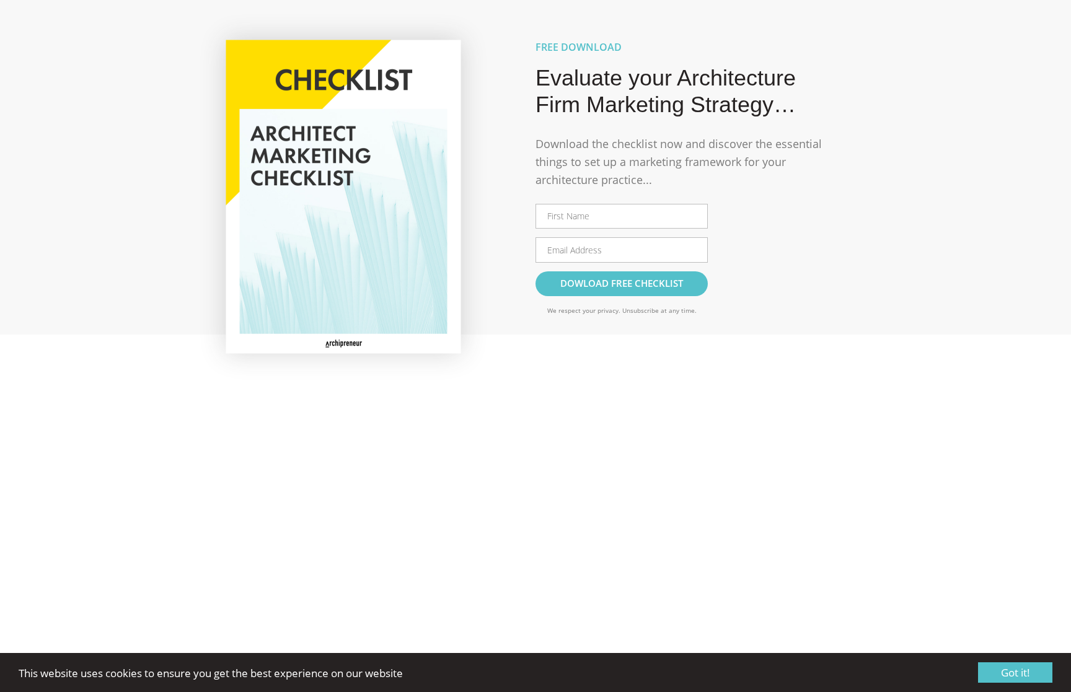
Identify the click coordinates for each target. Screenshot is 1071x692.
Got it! (1015, 672)
